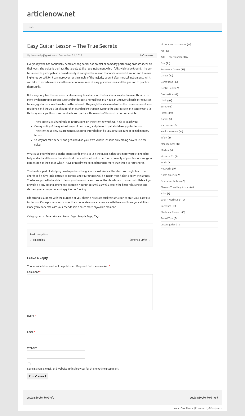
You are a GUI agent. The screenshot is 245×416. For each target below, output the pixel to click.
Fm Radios (37, 239)
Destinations (168, 94)
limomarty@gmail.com (44, 55)
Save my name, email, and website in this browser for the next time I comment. (73, 368)
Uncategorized (169, 224)
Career (164, 75)
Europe (165, 106)
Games (164, 119)
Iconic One (179, 408)
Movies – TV (167, 156)
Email (31, 331)
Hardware (166, 125)
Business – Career (170, 69)
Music (66, 216)
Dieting (165, 100)
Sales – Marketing (170, 199)
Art (162, 50)
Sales (164, 193)
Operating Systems (171, 181)
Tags (97, 216)
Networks (166, 168)
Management (168, 143)
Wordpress (215, 408)
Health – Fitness (169, 131)
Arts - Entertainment (50, 216)
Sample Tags (85, 216)
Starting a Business (171, 212)
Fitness (165, 112)
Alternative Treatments (173, 44)
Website (32, 348)
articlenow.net (51, 14)
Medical (165, 150)
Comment (34, 272)
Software (166, 206)
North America (169, 175)
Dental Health (168, 88)
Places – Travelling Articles (175, 187)
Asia (163, 63)
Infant (164, 137)
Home (30, 27)
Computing (167, 81)
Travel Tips (167, 218)
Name (31, 315)
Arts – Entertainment (172, 57)
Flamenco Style (139, 239)
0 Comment (147, 55)
